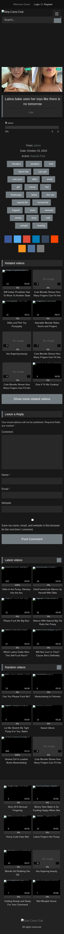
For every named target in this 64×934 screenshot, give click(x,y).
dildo (34, 179)
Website (6, 503)
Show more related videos (32, 399)
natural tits (22, 202)
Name (6, 474)
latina (34, 194)
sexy (34, 217)
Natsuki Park (37, 156)
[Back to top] (54, 924)
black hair (24, 171)
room (32, 210)
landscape (16, 194)
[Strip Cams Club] (26, 12)
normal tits (42, 202)
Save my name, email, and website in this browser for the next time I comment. (31, 527)
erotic (50, 179)
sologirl (24, 225)
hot (47, 187)
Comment (7, 431)
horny (32, 187)
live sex (50, 194)
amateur (35, 163)
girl (18, 187)
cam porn (17, 179)
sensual (49, 210)
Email (6, 489)
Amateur (16, 163)
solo (48, 217)
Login (37, 4)
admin (37, 145)
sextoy (18, 217)
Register (48, 4)
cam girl (42, 171)
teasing (41, 225)
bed (51, 163)
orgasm (16, 210)
